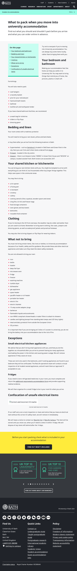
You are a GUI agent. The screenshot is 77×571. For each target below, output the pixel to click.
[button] (24, 484)
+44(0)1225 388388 (10, 543)
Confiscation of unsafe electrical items (22, 70)
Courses (24, 6)
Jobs (29, 558)
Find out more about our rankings (38, 490)
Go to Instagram (14, 517)
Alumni (73, 3)
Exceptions (15, 66)
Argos (51, 150)
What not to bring (17, 63)
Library (30, 546)
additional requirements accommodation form (32, 381)
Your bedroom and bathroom (21, 51)
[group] (24, 469)
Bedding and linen (17, 54)
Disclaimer (57, 529)
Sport (49, 6)
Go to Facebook (4, 517)
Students (51, 3)
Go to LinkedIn (19, 517)
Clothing (14, 60)
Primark (13, 153)
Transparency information (63, 540)
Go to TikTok (29, 517)
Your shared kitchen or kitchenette (23, 57)
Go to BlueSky (9, 517)
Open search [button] (74, 7)
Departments (58, 6)
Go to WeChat (34, 517)
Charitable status (9, 564)
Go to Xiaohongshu (48, 517)
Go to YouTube (43, 517)
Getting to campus (13, 546)
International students (37, 543)
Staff (42, 3)
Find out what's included (38, 447)
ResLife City (38, 420)
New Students (62, 3)
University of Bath (7, 3)
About (67, 6)
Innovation (41, 6)
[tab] (28, 484)
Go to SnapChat (24, 517)
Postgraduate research (37, 540)
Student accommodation (38, 552)
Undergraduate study (36, 531)
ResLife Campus (50, 420)
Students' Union (34, 549)
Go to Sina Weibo (38, 517)
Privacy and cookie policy (63, 537)
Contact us (32, 529)
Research (31, 6)
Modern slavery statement (63, 534)
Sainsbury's (31, 147)
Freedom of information (63, 531)
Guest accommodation (37, 555)
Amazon (13, 156)
